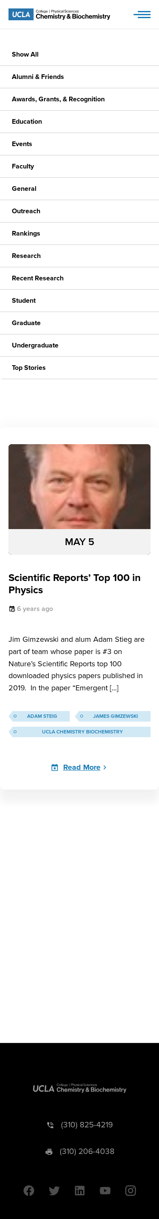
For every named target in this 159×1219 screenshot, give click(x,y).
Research (26, 256)
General (24, 189)
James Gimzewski (115, 716)
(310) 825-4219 (87, 1125)
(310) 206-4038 (87, 1152)
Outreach (26, 211)
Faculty (23, 166)
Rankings (26, 233)
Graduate (26, 323)
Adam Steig (42, 716)
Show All (25, 54)
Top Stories (29, 368)
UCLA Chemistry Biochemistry (82, 732)
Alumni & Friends (38, 77)
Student (24, 300)
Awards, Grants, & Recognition (58, 99)
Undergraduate (35, 345)
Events (22, 144)
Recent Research (38, 278)
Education (27, 121)
